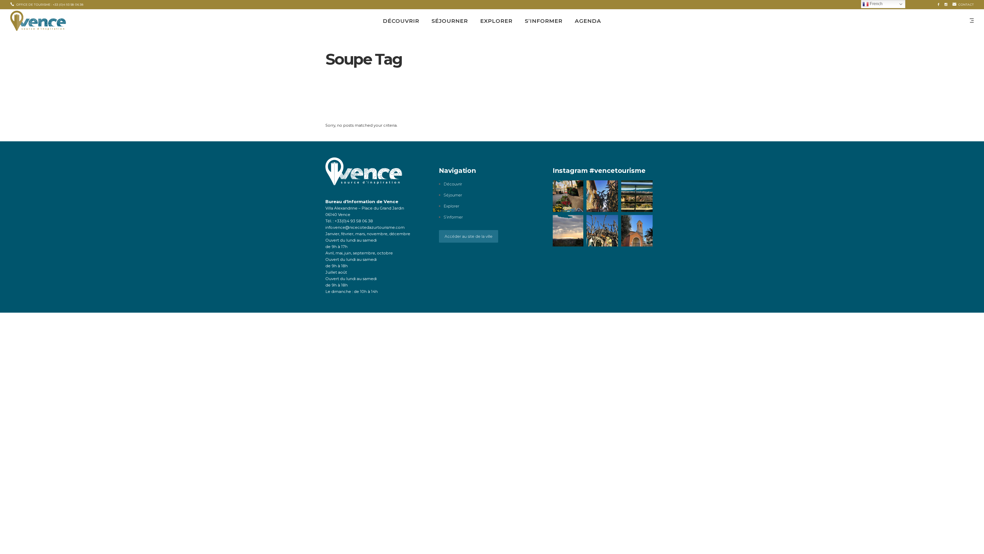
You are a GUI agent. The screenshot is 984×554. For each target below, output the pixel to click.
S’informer (453, 217)
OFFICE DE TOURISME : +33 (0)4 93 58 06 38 (50, 4)
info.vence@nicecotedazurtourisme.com (365, 227)
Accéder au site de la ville (469, 236)
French (876, 4)
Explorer (451, 206)
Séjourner (453, 195)
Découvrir (453, 184)
